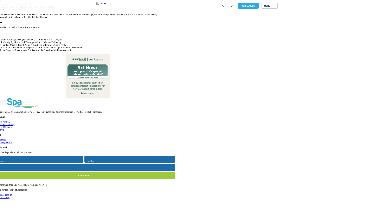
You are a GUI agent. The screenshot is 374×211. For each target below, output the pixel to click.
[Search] (223, 6)
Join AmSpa (248, 6)
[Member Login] (232, 6)
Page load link (6, 195)
